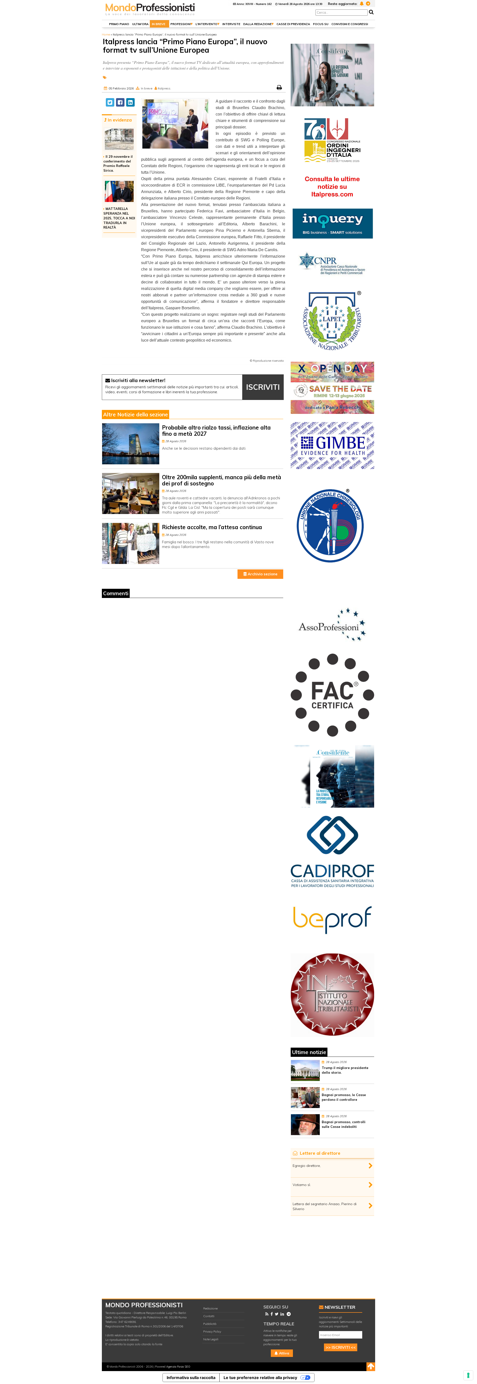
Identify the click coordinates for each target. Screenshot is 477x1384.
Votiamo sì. (302, 1185)
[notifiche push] (361, 3)
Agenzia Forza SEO (178, 1366)
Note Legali (210, 1339)
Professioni (180, 24)
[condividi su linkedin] (130, 102)
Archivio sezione (262, 574)
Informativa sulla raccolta (191, 1377)
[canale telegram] (367, 3)
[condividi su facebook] (120, 102)
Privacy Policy (212, 1331)
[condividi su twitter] (110, 102)
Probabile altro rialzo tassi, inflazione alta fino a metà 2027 (216, 430)
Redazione (210, 1308)
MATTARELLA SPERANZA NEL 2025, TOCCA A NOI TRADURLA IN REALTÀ (119, 218)
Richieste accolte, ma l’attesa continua (212, 527)
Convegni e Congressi (349, 24)
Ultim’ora (140, 24)
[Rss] (266, 1313)
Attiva (283, 1353)
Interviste (231, 24)
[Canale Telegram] (288, 1313)
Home (106, 34)
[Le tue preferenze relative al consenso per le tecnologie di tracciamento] (468, 1375)
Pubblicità (209, 1324)
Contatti (208, 1316)
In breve (158, 24)
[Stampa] (279, 88)
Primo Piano (119, 24)
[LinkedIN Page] (281, 1313)
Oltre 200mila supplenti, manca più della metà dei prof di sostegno (221, 480)
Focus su (320, 24)
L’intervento (206, 24)
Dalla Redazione (257, 24)
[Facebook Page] (271, 1313)
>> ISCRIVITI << (341, 1347)
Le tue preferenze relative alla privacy (260, 1377)
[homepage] (150, 15)
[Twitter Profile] (275, 1313)
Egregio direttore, (307, 1165)
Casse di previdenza (293, 24)
